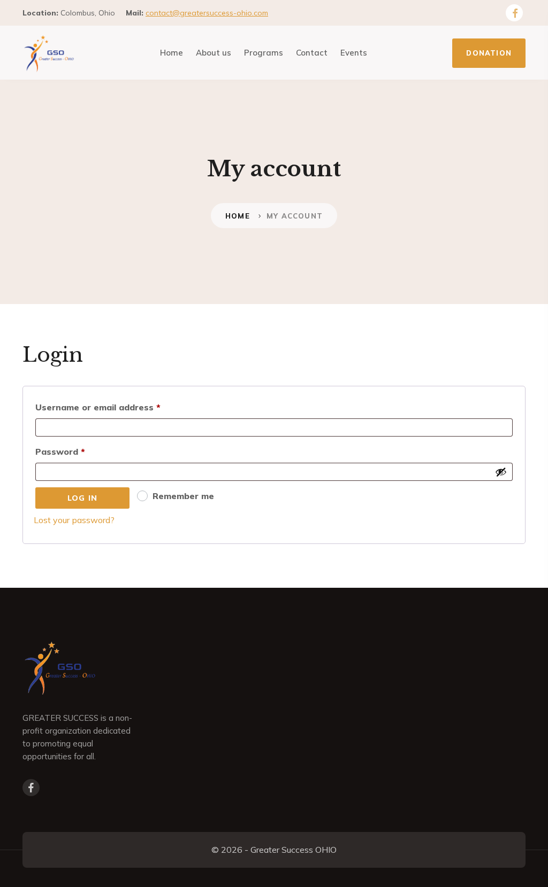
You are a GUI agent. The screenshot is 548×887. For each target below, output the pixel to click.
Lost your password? (74, 520)
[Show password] (501, 472)
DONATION (489, 53)
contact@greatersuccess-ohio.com (207, 13)
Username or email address (117, 406)
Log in (82, 498)
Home (237, 216)
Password (79, 450)
